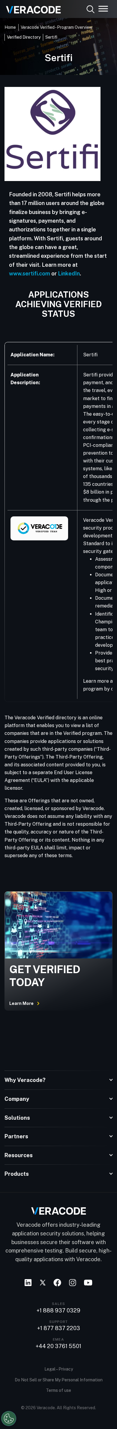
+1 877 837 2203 (58, 1328)
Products (16, 1174)
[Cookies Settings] (8, 1418)
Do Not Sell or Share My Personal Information (59, 1379)
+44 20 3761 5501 (58, 1346)
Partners (16, 1136)
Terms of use (58, 1390)
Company (16, 1099)
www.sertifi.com (29, 273)
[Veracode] (31, 7)
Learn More (21, 1003)
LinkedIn (69, 273)
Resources (18, 1155)
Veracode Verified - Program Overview (56, 27)
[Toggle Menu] (103, 8)
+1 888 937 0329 (58, 1310)
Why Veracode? (25, 1080)
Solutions (17, 1118)
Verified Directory (23, 37)
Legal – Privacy (58, 1369)
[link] (58, 134)
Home (10, 27)
